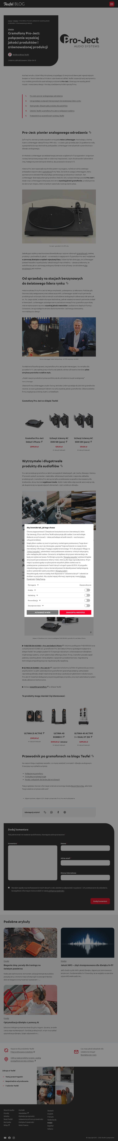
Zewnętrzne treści (34, 606)
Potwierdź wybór (42, 612)
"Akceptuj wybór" (61, 571)
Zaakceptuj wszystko (75, 612)
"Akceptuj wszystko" (70, 557)
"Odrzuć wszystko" (33, 551)
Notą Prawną (40, 579)
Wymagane (32, 585)
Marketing (31, 595)
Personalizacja (33, 600)
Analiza (30, 590)
